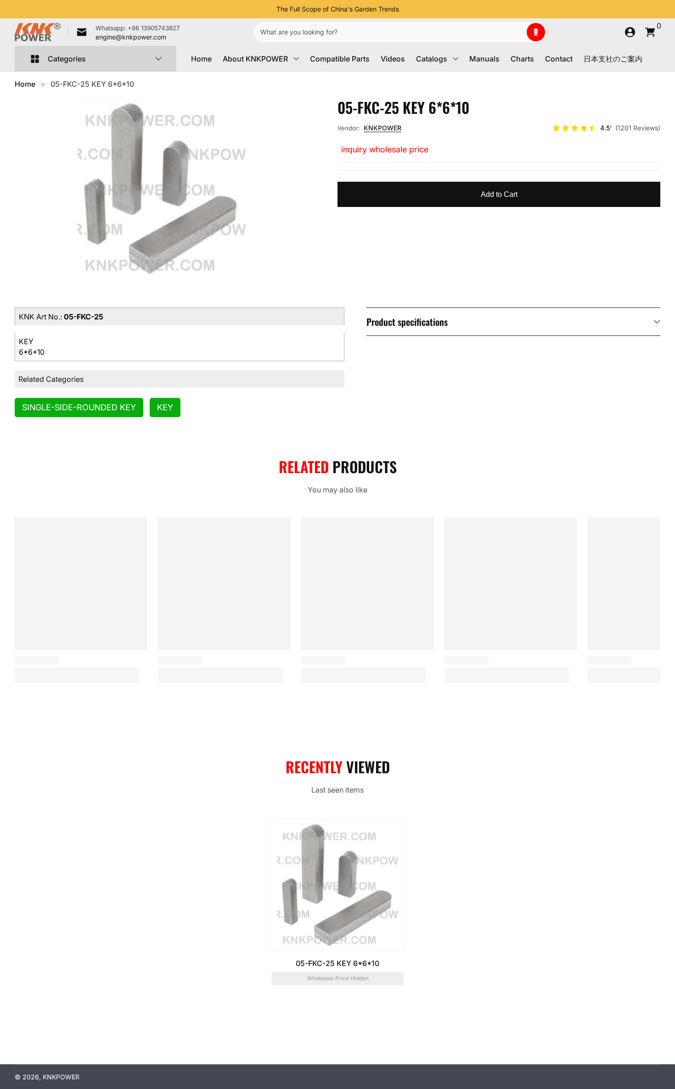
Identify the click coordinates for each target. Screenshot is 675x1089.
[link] (124, 32)
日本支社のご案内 (613, 58)
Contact (559, 58)
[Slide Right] (406, 9)
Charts (522, 58)
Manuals (484, 58)
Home (201, 58)
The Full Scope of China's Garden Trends (337, 9)
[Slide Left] (269, 9)
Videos (393, 58)
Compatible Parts (340, 58)
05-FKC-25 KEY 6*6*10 (92, 84)
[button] (536, 32)
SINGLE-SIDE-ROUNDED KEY (79, 407)
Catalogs (431, 58)
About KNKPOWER (255, 58)
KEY (165, 407)
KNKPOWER (382, 128)
